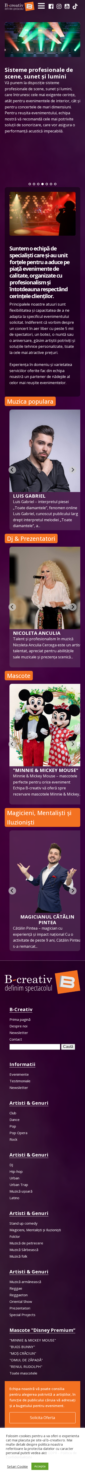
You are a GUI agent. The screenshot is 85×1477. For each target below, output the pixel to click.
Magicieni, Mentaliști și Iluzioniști (35, 1229)
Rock (13, 1139)
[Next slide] (72, 470)
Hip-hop (16, 1171)
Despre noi (18, 1026)
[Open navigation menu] (41, 6)
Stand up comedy (23, 1223)
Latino (14, 1197)
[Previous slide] (12, 470)
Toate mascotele (23, 1373)
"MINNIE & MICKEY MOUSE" (32, 1340)
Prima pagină (19, 1019)
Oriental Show (20, 1301)
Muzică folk (18, 1256)
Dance (14, 1119)
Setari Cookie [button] (17, 1466)
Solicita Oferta (42, 1417)
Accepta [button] (40, 1466)
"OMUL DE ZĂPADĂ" (26, 1360)
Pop (12, 1126)
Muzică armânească (25, 1281)
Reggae (15, 1288)
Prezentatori (19, 1308)
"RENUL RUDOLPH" (25, 1366)
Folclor (14, 1236)
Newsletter (18, 1032)
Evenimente (19, 1074)
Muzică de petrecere (26, 1243)
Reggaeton (18, 1294)
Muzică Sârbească (23, 1249)
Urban (14, 1178)
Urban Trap (18, 1184)
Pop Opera (18, 1132)
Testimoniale (19, 1081)
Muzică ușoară (20, 1191)
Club (12, 1113)
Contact (15, 1039)
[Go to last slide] (12, 607)
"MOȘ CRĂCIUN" (22, 1353)
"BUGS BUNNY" (22, 1346)
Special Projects (22, 1314)
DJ (11, 1164)
